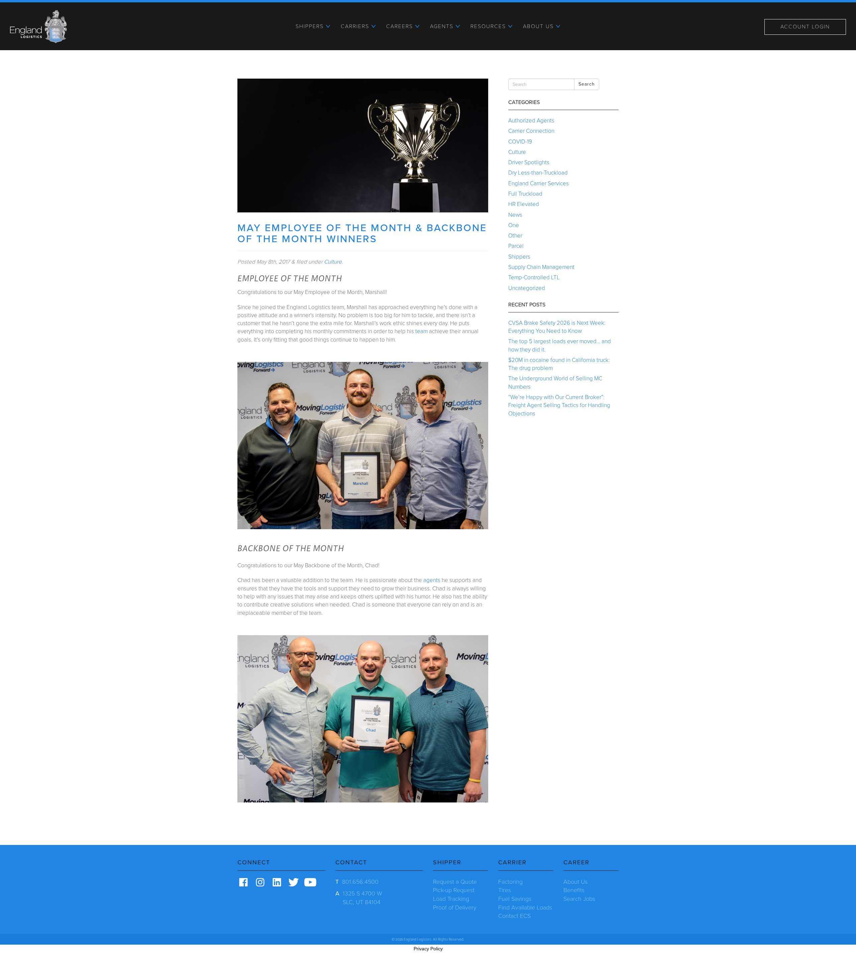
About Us (575, 881)
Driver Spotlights (528, 162)
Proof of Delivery (454, 907)
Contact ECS (514, 916)
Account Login (805, 26)
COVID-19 (520, 141)
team (421, 331)
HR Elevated (523, 204)
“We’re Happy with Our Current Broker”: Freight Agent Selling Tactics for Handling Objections (559, 405)
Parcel (516, 246)
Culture (333, 261)
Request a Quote (455, 881)
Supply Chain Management (541, 267)
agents (431, 580)
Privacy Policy (428, 948)
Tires (504, 890)
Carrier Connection (531, 130)
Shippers (519, 256)
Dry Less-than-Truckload (538, 172)
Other (515, 235)
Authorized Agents (531, 120)
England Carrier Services (538, 183)
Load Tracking (451, 898)
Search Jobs (579, 898)
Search (586, 84)
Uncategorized (526, 288)
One (513, 225)
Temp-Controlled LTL (534, 277)
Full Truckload (525, 193)
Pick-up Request (453, 890)
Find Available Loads (525, 907)
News (515, 214)
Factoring (510, 881)
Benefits (573, 890)
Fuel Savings (514, 898)
